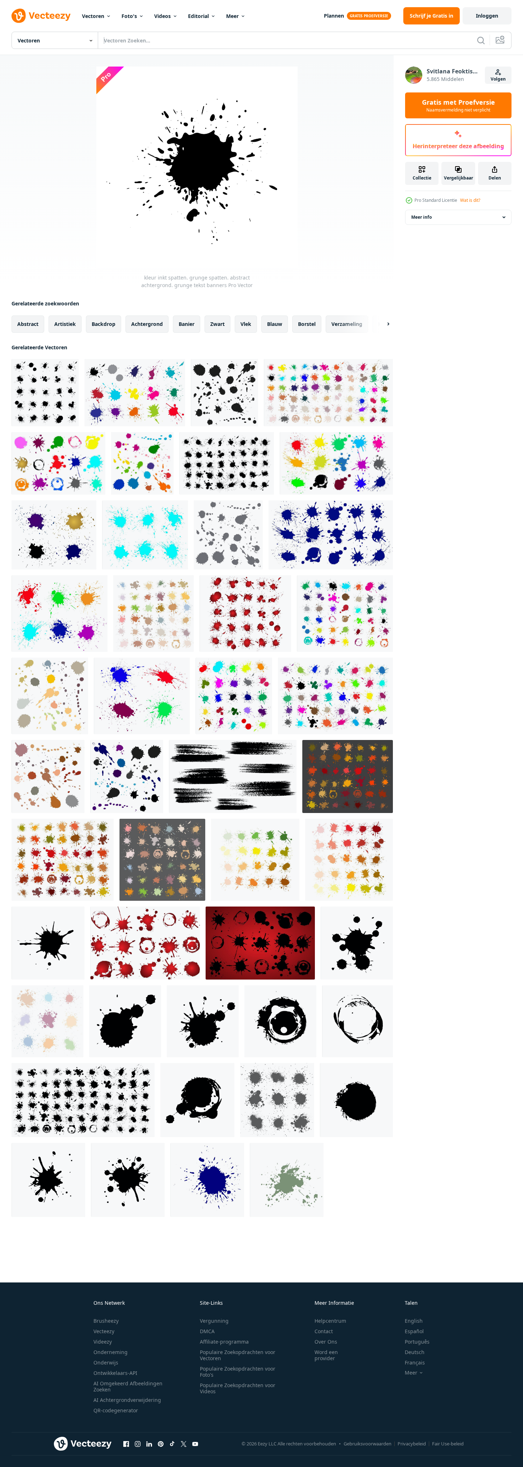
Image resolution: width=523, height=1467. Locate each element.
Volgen (498, 79)
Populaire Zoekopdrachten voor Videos (237, 1388)
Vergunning (214, 1320)
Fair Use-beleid (448, 1443)
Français (415, 1362)
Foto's (129, 16)
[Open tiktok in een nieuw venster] (172, 1443)
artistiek (65, 324)
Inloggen (487, 15)
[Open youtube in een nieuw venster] (195, 1443)
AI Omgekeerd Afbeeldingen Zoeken (127, 1386)
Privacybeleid (412, 1443)
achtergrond (147, 324)
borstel (307, 324)
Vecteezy (103, 1331)
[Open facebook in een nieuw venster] (126, 1443)
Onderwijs (105, 1362)
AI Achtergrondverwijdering (127, 1399)
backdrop (103, 324)
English (414, 1320)
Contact (324, 1331)
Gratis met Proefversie (458, 105)
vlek (245, 324)
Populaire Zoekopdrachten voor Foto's (237, 1371)
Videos (162, 16)
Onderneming (110, 1352)
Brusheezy (106, 1320)
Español (414, 1331)
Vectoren (93, 16)
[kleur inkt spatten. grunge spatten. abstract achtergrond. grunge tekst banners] (45, 392)
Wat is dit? (470, 200)
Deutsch (415, 1352)
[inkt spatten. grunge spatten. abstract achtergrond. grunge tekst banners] (48, 943)
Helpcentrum (330, 1320)
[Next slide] (382, 324)
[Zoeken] (481, 40)
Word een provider (326, 1355)
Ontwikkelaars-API (115, 1373)
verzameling (346, 324)
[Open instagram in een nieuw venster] (138, 1443)
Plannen (334, 15)
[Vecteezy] (41, 16)
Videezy (102, 1341)
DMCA (207, 1331)
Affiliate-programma (224, 1341)
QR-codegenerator (115, 1410)
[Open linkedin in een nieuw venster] (149, 1443)
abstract (27, 324)
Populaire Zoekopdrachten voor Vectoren (237, 1355)
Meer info (421, 217)
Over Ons (326, 1341)
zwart (217, 324)
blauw (274, 324)
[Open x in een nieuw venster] (184, 1443)
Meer (232, 16)
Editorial (198, 16)
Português (417, 1341)
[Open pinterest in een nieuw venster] (161, 1443)
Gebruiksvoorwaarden (367, 1443)
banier (186, 324)
